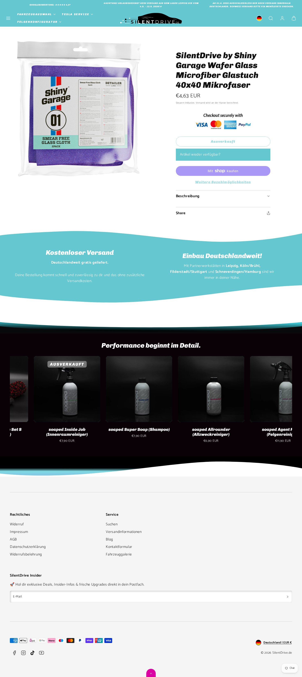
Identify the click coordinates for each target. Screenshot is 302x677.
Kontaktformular (119, 547)
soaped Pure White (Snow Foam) (259, 429)
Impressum (19, 532)
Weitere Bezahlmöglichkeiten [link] (223, 182)
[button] (8, 18)
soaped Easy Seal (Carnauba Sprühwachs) (43, 432)
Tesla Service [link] (75, 14)
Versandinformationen (124, 532)
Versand (200, 103)
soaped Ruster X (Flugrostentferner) (187, 432)
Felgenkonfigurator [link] (37, 21)
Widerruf (17, 524)
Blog (109, 539)
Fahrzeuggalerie (119, 554)
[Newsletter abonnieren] (287, 597)
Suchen (112, 524)
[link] (259, 18)
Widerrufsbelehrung (26, 554)
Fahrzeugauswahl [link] (34, 14)
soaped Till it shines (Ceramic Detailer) (115, 432)
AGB (13, 539)
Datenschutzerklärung (28, 547)
